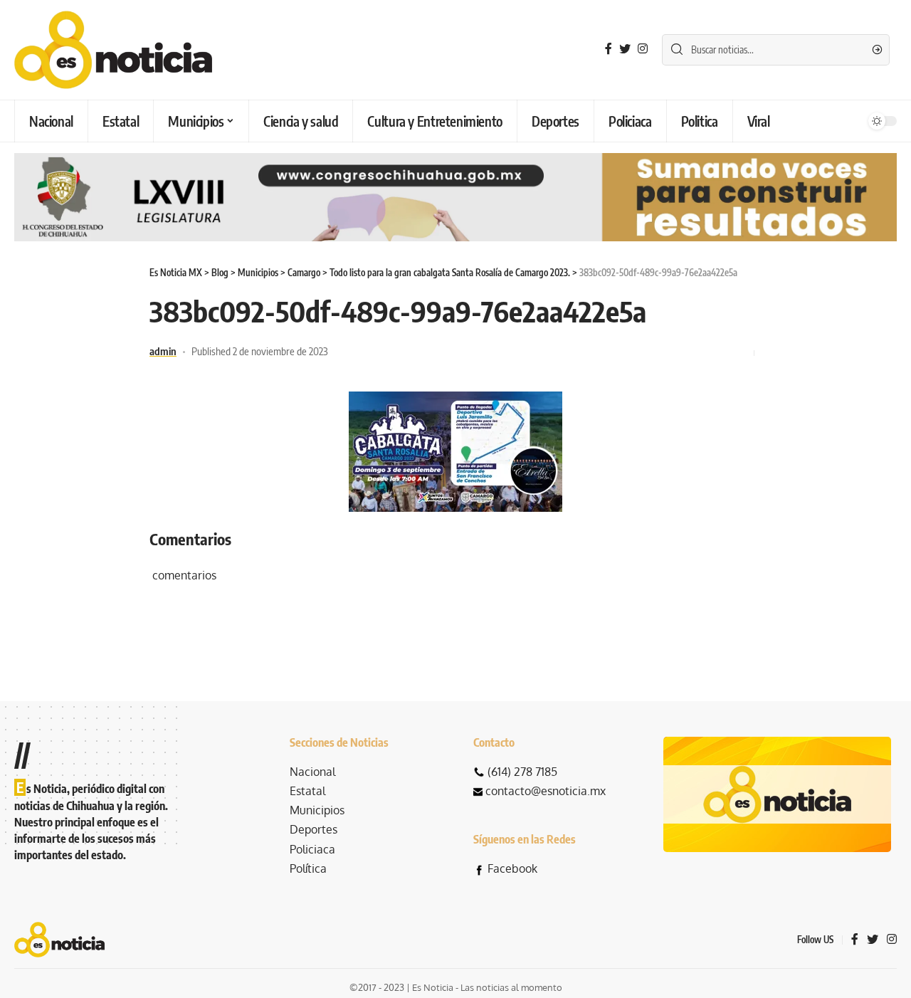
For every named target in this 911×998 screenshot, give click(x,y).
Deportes (313, 829)
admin (163, 351)
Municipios (317, 810)
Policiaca (312, 849)
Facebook (512, 868)
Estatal (307, 791)
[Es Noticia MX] (113, 50)
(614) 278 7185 (522, 772)
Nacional (312, 772)
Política (308, 868)
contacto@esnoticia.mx (545, 791)
